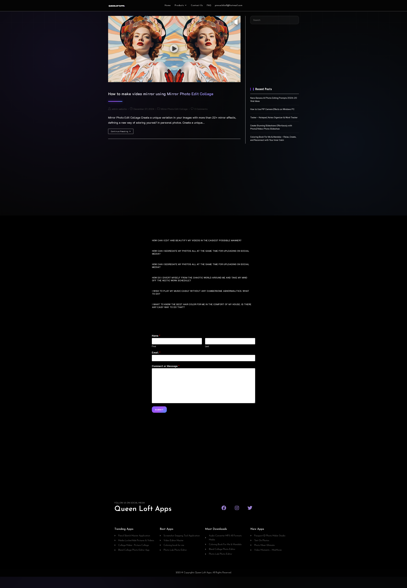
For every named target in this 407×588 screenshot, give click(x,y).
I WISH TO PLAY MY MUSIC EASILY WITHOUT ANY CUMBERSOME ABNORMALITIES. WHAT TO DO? (200, 292)
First (154, 346)
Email (156, 352)
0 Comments (201, 108)
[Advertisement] (274, 58)
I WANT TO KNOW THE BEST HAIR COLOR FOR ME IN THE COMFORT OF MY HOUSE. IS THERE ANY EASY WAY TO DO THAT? (201, 306)
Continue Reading (122, 131)
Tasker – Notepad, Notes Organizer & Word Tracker (274, 117)
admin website (119, 108)
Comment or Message (165, 366)
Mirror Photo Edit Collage (174, 108)
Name (156, 335)
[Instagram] (237, 508)
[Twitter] (250, 508)
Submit (159, 409)
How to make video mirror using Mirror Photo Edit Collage (161, 93)
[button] (203, 240)
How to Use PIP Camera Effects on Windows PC (272, 109)
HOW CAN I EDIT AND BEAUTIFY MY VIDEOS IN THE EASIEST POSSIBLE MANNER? (196, 240)
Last (207, 346)
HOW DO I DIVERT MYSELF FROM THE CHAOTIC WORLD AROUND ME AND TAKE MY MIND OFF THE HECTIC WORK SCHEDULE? (199, 279)
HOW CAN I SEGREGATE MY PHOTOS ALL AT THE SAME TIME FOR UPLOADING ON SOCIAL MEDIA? (200, 252)
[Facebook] (224, 508)
